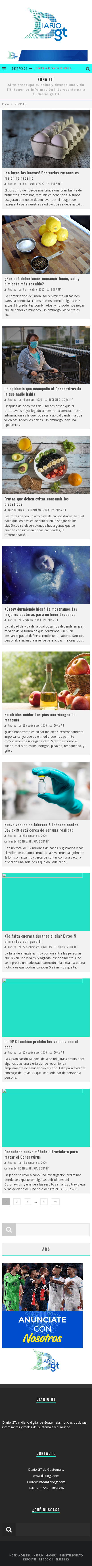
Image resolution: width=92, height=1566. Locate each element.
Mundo (12, 841)
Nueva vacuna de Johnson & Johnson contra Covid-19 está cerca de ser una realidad (41, 827)
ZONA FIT (56, 183)
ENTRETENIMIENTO (71, 1555)
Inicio (5, 104)
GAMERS (51, 1555)
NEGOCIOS (46, 1559)
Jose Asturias (16, 510)
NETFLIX (38, 1555)
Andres (12, 183)
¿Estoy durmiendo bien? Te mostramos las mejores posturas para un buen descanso (40, 611)
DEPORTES (29, 1559)
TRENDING (55, 399)
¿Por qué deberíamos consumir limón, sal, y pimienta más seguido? (41, 281)
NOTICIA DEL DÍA (27, 841)
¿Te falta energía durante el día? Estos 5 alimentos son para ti (40, 938)
